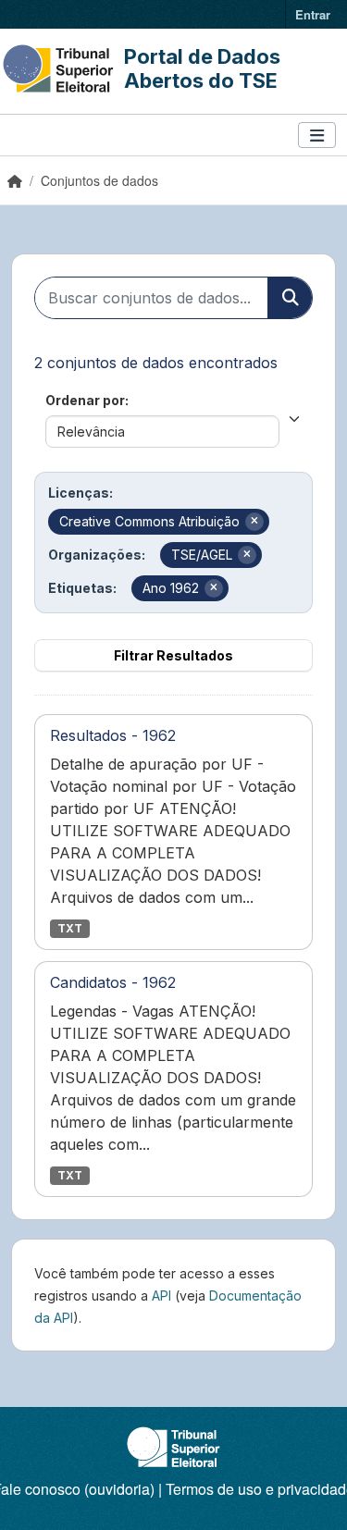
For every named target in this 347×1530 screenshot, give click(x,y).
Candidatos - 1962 (113, 982)
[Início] (14, 180)
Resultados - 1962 (113, 735)
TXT (69, 928)
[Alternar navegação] (317, 135)
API (161, 1295)
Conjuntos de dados (99, 180)
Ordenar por (85, 400)
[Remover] (254, 521)
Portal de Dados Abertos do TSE (202, 68)
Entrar (312, 14)
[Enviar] (289, 298)
